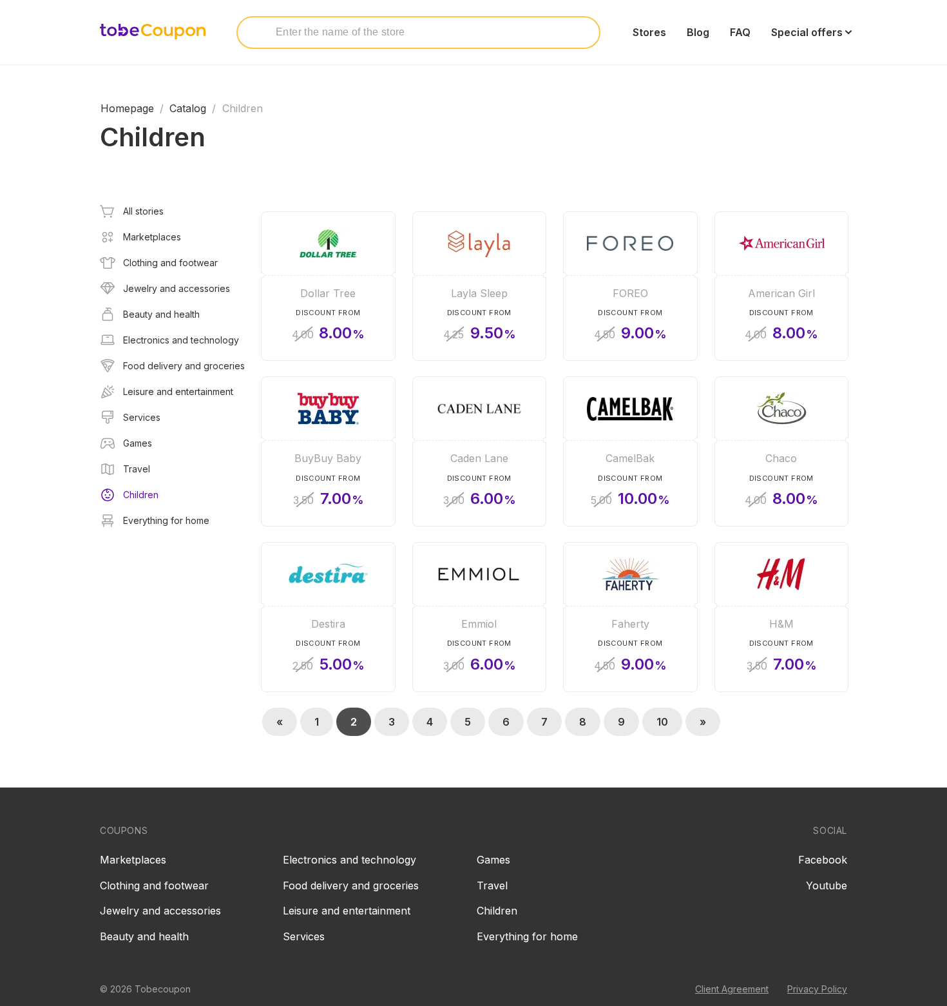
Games (493, 859)
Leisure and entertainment (346, 910)
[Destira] (328, 617)
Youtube (826, 885)
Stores (649, 32)
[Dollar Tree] (328, 286)
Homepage (127, 108)
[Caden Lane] (479, 451)
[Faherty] (630, 617)
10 (662, 721)
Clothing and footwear (154, 885)
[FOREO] (630, 286)
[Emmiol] (479, 617)
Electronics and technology (349, 859)
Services (304, 936)
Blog (698, 32)
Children (497, 910)
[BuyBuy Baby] (328, 451)
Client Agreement (732, 988)
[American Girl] (781, 286)
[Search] (258, 31)
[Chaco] (781, 451)
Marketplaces (133, 859)
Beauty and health (144, 936)
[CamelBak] (630, 451)
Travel (492, 885)
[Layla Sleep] (479, 286)
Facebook (822, 859)
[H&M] (781, 617)
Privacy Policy (817, 988)
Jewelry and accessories (160, 910)
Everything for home (527, 936)
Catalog (187, 108)
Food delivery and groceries (351, 885)
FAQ (740, 32)
